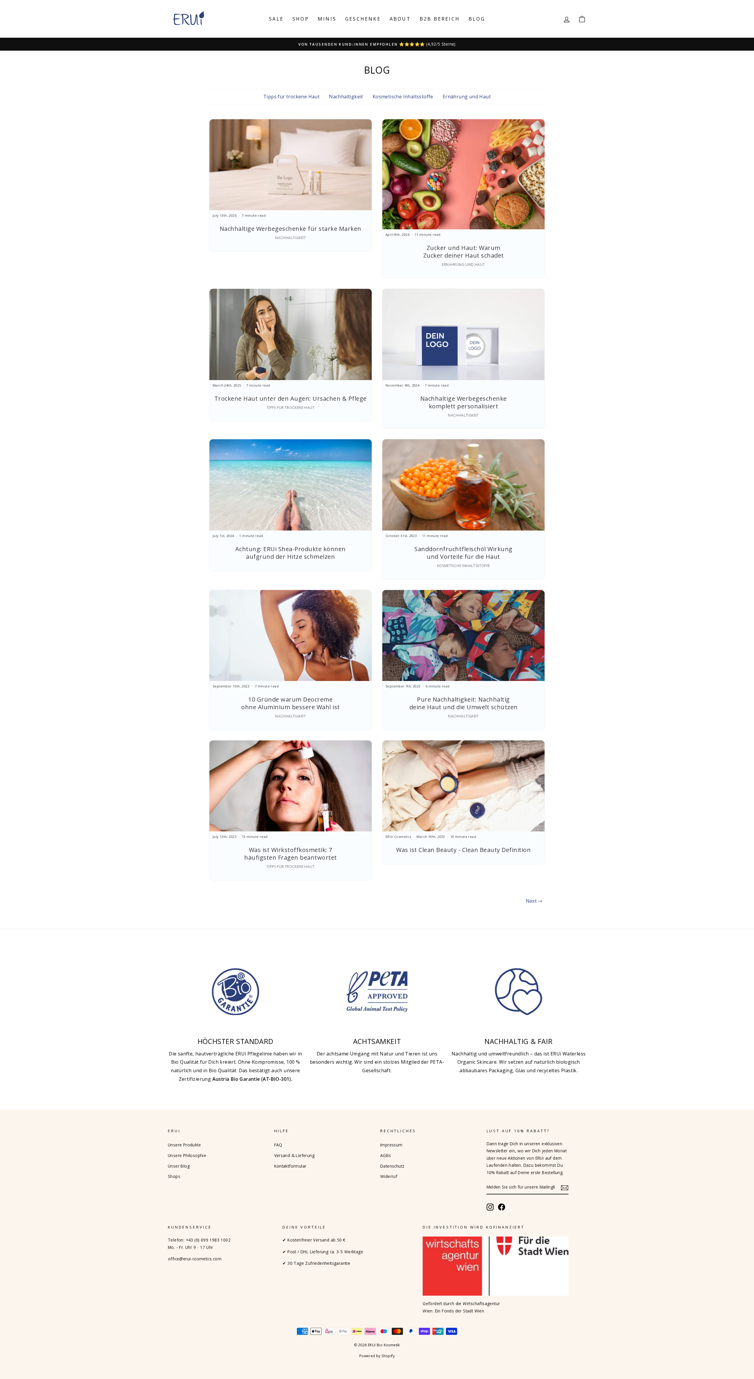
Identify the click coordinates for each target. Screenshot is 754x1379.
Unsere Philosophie (187, 1155)
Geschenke (363, 19)
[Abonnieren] (564, 1187)
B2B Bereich (440, 19)
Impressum (391, 1145)
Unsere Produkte (184, 1145)
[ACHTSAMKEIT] (377, 991)
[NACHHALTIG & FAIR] (518, 991)
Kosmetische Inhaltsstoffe (403, 96)
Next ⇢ (534, 901)
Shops (174, 1176)
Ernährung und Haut (467, 96)
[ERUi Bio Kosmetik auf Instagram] (490, 1207)
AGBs (385, 1155)
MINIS (327, 19)
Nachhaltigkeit (346, 96)
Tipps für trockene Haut (291, 96)
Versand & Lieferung (294, 1155)
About (400, 19)
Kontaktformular (290, 1166)
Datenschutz (392, 1166)
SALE (276, 19)
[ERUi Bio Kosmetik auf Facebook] (501, 1207)
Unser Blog (179, 1166)
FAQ (278, 1145)
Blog (477, 19)
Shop (300, 19)
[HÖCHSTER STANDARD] (235, 991)
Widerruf (388, 1176)
